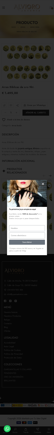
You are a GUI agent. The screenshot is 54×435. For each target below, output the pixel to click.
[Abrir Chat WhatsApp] (7, 428)
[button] (42, 183)
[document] (27, 217)
